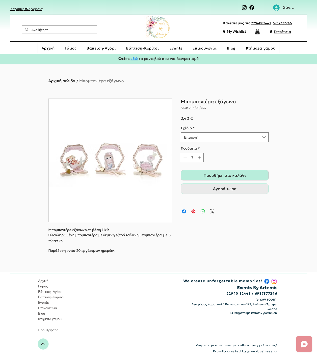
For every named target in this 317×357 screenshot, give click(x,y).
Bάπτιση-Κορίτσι (51, 297)
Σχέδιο (188, 128)
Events (43, 302)
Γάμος (43, 286)
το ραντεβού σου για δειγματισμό (168, 58)
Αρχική (43, 281)
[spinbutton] (192, 157)
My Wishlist (236, 31)
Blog (41, 313)
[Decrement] (185, 157)
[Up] (43, 344)
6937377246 (282, 23)
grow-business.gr (262, 351)
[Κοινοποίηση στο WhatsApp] (203, 211)
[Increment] (200, 157)
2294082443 (261, 23)
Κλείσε (124, 58)
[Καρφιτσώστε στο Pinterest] (193, 211)
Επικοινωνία (47, 308)
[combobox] (225, 137)
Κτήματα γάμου (50, 319)
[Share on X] (212, 211)
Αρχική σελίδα (62, 80)
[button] (257, 31)
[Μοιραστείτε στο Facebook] (184, 211)
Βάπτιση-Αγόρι (49, 291)
